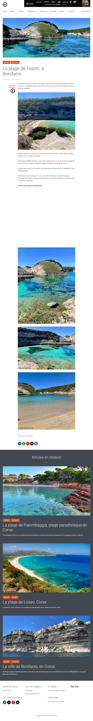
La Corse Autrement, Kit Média (56, 690)
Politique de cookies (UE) (32, 694)
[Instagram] (9, 702)
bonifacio (21, 436)
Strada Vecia (35, 153)
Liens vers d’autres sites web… (56, 701)
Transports (71, 11)
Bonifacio (21, 86)
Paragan (56, 161)
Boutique (12, 11)
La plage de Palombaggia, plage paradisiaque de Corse (45, 527)
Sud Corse (15, 62)
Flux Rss (74, 686)
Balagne (14, 597)
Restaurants (43, 11)
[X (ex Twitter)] (17, 702)
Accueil (5, 11)
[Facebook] (4, 702)
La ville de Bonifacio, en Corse (29, 666)
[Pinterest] (13, 702)
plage (31, 436)
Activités (21, 11)
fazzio (26, 436)
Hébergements (32, 11)
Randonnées (53, 11)
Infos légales (28, 690)
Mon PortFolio (7, 690)
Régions (61, 11)
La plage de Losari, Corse (25, 602)
